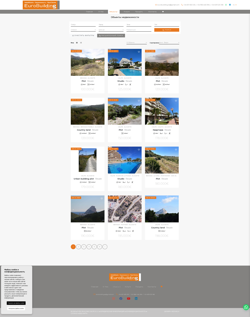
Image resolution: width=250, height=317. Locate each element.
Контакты (152, 12)
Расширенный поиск (112, 35)
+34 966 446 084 (203, 5)
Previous (73, 62)
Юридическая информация (112, 311)
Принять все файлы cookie (16, 303)
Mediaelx (175, 311)
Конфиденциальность (136, 311)
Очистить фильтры (84, 35)
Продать (139, 12)
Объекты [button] (113, 11)
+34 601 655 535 (189, 5)
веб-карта (83, 313)
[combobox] (83, 25)
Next (102, 62)
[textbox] (83, 25)
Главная (89, 12)
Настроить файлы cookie (16, 308)
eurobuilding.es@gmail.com (168, 5)
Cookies (74, 313)
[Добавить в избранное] (102, 52)
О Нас (101, 12)
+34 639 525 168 (217, 5)
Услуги (127, 12)
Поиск (167, 30)
